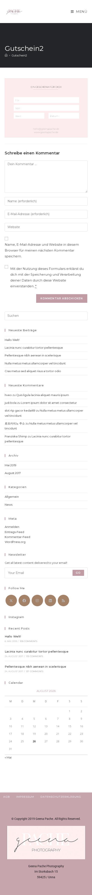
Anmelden (12, 526)
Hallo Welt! (12, 340)
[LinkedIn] (50, 600)
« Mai (8, 757)
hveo (8, 395)
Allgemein (12, 496)
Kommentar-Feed (17, 537)
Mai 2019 (10, 465)
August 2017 (13, 473)
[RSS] (63, 600)
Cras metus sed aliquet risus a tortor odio (33, 371)
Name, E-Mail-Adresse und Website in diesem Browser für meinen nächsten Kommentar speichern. (42, 250)
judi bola (10, 402)
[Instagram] (37, 600)
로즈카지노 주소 (15, 423)
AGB (6, 796)
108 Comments (28, 641)
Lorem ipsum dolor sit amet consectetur (49, 402)
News (8, 504)
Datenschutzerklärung (60, 796)
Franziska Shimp (16, 436)
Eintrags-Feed (14, 532)
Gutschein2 (19, 55)
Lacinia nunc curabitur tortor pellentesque (34, 347)
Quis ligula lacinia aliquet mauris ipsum (42, 395)
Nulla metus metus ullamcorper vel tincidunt (35, 363)
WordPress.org (15, 542)
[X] (11, 600)
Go (78, 572)
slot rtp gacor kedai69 (20, 410)
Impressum (25, 796)
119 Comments (34, 656)
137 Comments (34, 671)
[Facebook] (24, 600)
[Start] (6, 55)
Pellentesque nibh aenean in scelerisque (33, 355)
